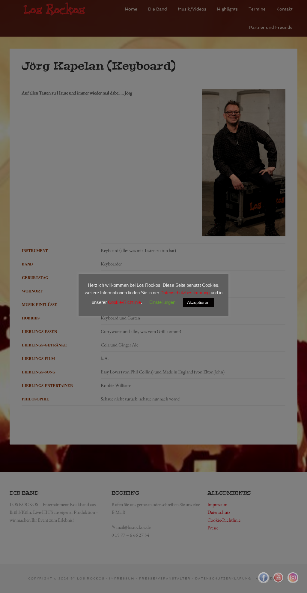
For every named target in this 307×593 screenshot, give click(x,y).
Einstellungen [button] (162, 302)
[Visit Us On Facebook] (263, 582)
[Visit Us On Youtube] (278, 582)
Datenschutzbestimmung (185, 292)
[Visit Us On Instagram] (292, 582)
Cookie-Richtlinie (124, 302)
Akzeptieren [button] (198, 302)
